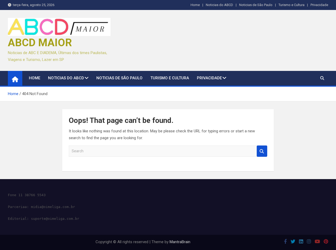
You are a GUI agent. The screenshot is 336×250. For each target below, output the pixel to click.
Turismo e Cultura (291, 5)
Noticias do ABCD (219, 5)
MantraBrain (180, 241)
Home (195, 5)
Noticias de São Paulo (255, 5)
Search (262, 151)
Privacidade (319, 5)
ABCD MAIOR (40, 43)
